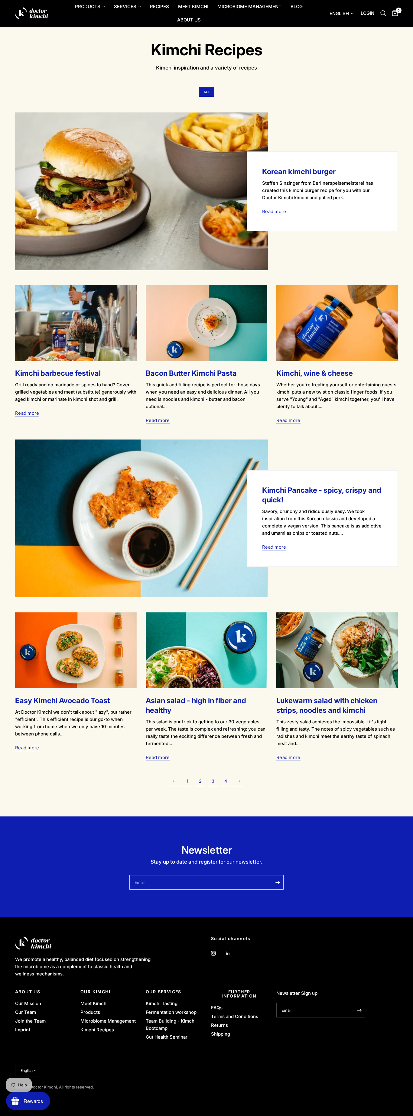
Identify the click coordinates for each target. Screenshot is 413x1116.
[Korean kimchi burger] (141, 191)
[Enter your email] (278, 882)
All (206, 92)
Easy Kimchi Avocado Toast (62, 700)
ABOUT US (27, 992)
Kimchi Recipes (97, 1030)
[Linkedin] (232, 953)
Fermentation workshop (171, 1012)
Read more (274, 211)
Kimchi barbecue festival (58, 373)
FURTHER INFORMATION (239, 994)
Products (87, 6)
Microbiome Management (249, 6)
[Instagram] (217, 953)
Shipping (220, 1034)
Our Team (25, 1012)
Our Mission (28, 1003)
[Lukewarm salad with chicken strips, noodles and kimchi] (337, 650)
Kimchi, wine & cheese (314, 373)
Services (125, 6)
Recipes (159, 6)
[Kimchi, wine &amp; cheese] (337, 323)
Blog (297, 6)
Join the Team (30, 1021)
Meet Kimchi (193, 6)
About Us (189, 20)
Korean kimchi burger (299, 171)
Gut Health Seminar (166, 1037)
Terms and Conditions (234, 1016)
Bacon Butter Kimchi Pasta (191, 373)
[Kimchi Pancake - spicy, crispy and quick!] (141, 518)
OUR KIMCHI (95, 992)
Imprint (22, 1030)
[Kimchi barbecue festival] (76, 323)
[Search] (383, 13)
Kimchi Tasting (161, 1003)
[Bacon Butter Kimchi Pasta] (206, 323)
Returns (219, 1025)
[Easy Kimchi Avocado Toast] (76, 650)
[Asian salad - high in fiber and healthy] (206, 650)
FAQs (217, 1008)
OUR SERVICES (163, 992)
